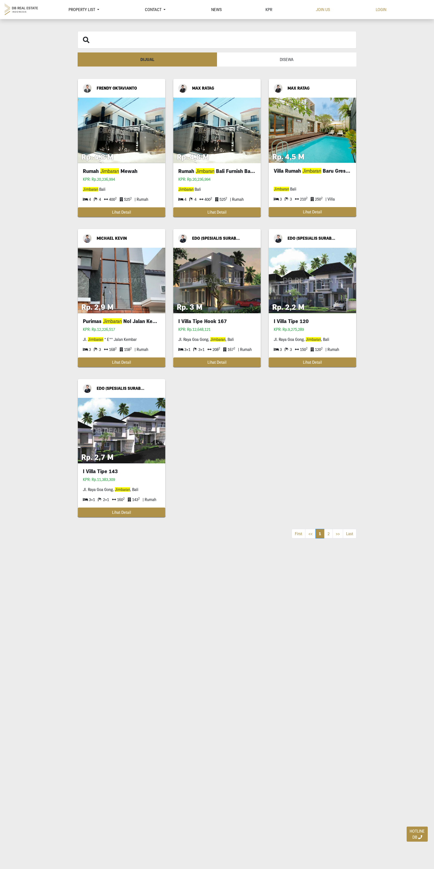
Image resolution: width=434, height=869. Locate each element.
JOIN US (323, 9)
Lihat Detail (121, 212)
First (298, 533)
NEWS (216, 9)
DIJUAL (147, 59)
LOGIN (381, 9)
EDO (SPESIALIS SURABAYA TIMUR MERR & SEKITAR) (216, 238)
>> (338, 533)
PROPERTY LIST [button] (82, 9)
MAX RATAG (203, 88)
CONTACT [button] (153, 9)
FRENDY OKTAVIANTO (117, 88)
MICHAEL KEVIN (112, 238)
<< (310, 533)
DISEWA (287, 59)
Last (349, 533)
